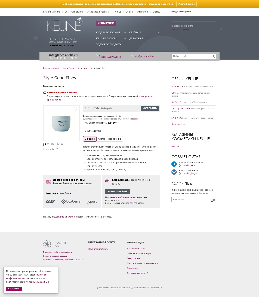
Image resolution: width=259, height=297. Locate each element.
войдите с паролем (65, 217)
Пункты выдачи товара (110, 56)
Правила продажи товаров (55, 256)
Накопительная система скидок (142, 263)
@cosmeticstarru (186, 165)
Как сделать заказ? (180, 29)
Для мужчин (136, 38)
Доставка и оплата (74, 12)
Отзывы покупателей (137, 273)
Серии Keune (106, 23)
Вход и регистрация (181, 11)
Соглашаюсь (14, 288)
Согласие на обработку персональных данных (64, 260)
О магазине (142, 12)
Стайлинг (135, 32)
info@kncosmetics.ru (63, 55)
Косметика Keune (51, 12)
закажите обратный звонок (123, 197)
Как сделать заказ (136, 248)
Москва (175, 146)
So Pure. (191, 102)
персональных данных (37, 282)
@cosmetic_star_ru (187, 173)
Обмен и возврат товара (139, 253)
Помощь (117, 12)
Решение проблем (107, 38)
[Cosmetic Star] (55, 244)
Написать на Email (118, 191)
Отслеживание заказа (98, 12)
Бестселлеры (178, 124)
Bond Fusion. (192, 86)
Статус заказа (133, 258)
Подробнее (134, 119)
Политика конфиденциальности (57, 252)
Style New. (192, 118)
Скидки (129, 12)
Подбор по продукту (108, 44)
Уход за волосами (108, 32)
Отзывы (157, 12)
